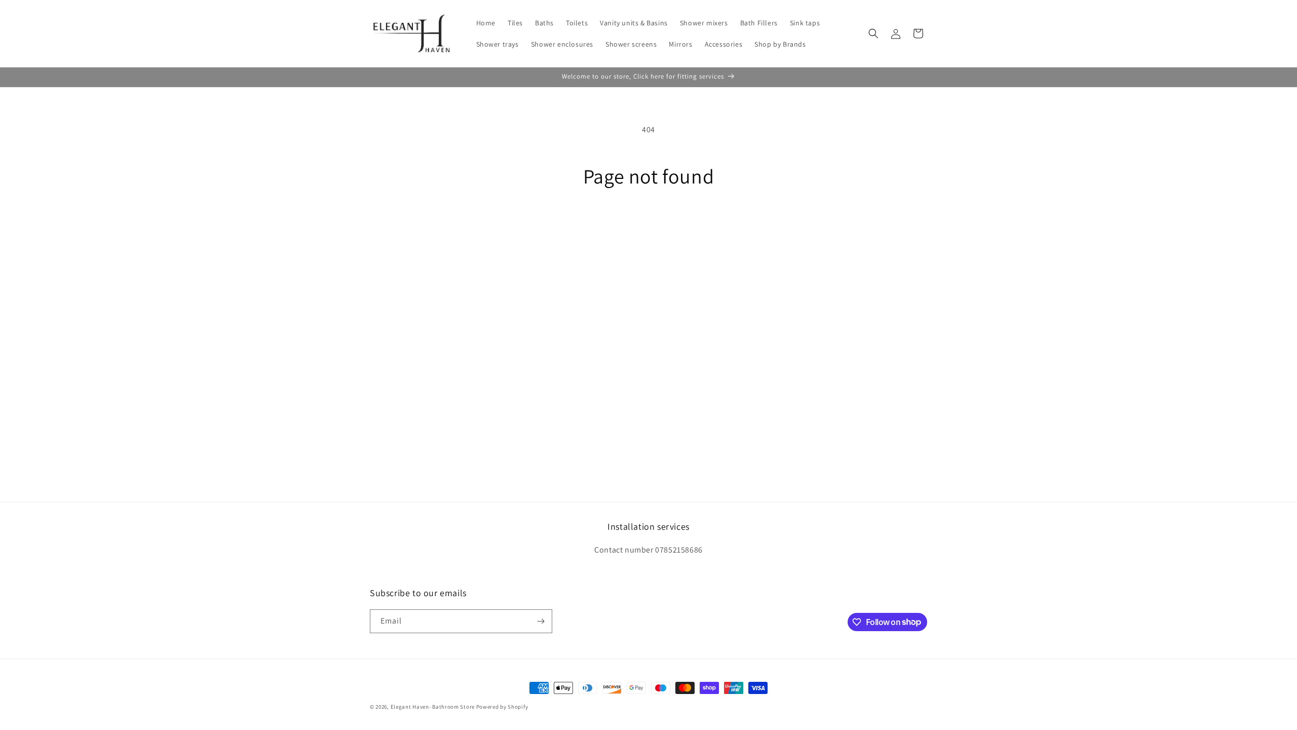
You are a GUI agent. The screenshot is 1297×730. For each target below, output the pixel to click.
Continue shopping (649, 226)
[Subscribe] (540, 621)
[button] (873, 33)
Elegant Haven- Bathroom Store (433, 706)
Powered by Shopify (502, 706)
